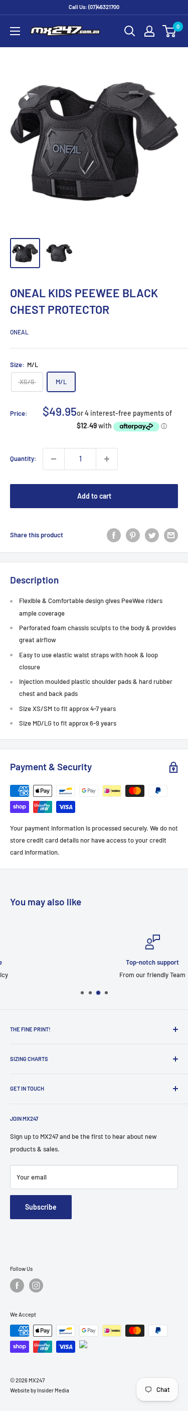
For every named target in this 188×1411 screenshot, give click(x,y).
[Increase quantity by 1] (106, 458)
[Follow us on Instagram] (36, 1285)
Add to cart (94, 496)
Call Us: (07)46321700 (94, 7)
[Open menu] (15, 31)
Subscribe (41, 1207)
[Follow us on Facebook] (17, 1285)
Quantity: (23, 458)
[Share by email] (171, 535)
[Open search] (129, 31)
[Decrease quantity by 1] (53, 458)
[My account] (149, 31)
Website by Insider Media (39, 1390)
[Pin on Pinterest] (133, 535)
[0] (169, 31)
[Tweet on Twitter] (152, 535)
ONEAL (19, 331)
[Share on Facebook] (114, 535)
